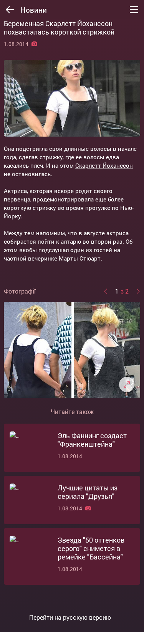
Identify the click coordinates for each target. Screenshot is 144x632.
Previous (105, 291)
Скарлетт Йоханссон (104, 165)
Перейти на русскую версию (70, 617)
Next (138, 291)
